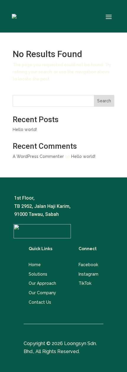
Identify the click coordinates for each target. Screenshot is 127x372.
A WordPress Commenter (38, 156)
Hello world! (25, 129)
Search (104, 100)
